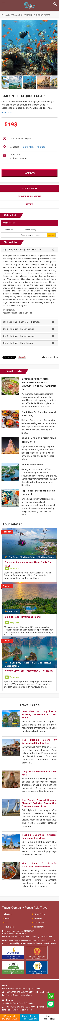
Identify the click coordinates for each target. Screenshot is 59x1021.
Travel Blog (9, 927)
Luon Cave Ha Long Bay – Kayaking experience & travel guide (39, 714)
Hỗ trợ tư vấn (9, 1017)
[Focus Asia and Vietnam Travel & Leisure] (29, 5)
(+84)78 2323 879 (12, 992)
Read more (7, 112)
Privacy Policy (39, 914)
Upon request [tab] (9, 223)
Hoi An (47, 663)
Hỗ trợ (49, 1017)
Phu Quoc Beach (28, 557)
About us (7, 914)
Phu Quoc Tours (46, 557)
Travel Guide (13, 371)
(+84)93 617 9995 (28, 1007)
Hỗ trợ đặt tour (29, 1017)
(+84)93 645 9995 (28, 992)
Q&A (6, 923)
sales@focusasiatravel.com (20, 995)
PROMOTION (17, 15)
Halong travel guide (32, 464)
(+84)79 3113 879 (12, 1007)
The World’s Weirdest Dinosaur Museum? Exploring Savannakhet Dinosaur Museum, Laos (39, 803)
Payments (38, 918)
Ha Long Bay (15, 663)
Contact (7, 918)
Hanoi (26, 663)
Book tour (51, 235)
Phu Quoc (40, 147)
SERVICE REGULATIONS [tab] (29, 196)
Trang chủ (6, 15)
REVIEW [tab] (29, 204)
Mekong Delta (12, 666)
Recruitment (39, 927)
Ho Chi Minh (28, 147)
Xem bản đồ (44, 992)
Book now (29, 173)
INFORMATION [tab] (29, 188)
